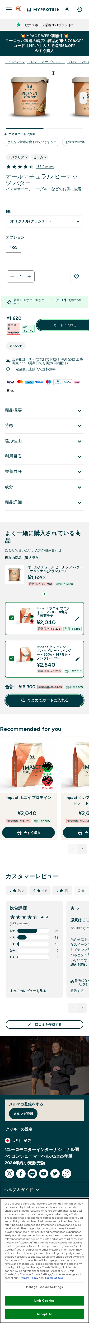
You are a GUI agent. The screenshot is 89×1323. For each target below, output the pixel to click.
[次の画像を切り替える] (83, 98)
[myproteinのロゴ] (43, 9)
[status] (20, 276)
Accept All (44, 1314)
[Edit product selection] (77, 618)
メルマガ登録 (23, 1114)
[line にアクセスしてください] (32, 1173)
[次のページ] (82, 1008)
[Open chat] (66, 1173)
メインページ (15, 62)
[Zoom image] (53, 73)
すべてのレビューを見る (28, 991)
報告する (77, 991)
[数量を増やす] (29, 276)
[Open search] (19, 9)
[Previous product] (73, 849)
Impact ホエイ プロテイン (28, 798)
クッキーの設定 (19, 1129)
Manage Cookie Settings (44, 1287)
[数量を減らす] (12, 276)
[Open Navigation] (9, 9)
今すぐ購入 (32, 832)
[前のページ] (73, 1008)
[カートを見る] (79, 9)
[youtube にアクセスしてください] (43, 1173)
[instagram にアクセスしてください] (9, 1173)
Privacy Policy (28, 1278)
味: (8, 212)
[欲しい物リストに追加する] (76, 276)
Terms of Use (54, 1278)
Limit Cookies (44, 1300)
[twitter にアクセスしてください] (55, 1173)
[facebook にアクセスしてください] (21, 1173)
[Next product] (82, 849)
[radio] (13, 248)
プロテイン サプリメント (46, 62)
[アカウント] (67, 9)
